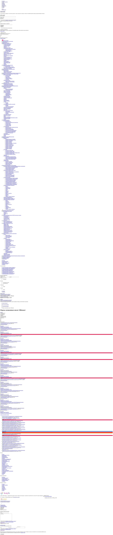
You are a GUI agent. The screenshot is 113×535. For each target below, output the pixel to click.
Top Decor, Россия (8, 124)
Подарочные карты (5, 457)
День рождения (8, 187)
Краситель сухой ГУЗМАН (10, 129)
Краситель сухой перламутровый (11, 131)
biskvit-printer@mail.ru (48, 496)
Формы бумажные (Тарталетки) (10, 167)
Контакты (3, 488)
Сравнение (7, 332)
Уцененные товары (5, 263)
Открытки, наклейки (9, 161)
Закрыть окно (2, 522)
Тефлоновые (7, 95)
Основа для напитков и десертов (10, 49)
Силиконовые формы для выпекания (11, 182)
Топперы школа (8, 248)
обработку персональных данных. (11, 20)
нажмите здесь (23, 532)
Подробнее (2, 338)
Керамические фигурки (9, 251)
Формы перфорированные (10, 173)
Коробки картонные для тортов (10, 139)
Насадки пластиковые (9, 89)
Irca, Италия (7, 76)
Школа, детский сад (9, 193)
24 (12, 269)
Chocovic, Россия (8, 75)
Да (4, 286)
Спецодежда (4, 471)
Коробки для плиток (9, 142)
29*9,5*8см (5, 283)
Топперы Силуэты (8, 241)
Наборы (1, 299)
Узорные (7, 103)
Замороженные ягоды (9, 50)
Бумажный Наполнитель (6, 461)
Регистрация (4, 9)
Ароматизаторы (4, 460)
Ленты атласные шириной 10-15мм (11, 157)
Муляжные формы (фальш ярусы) (7, 466)
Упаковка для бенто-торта (9, 145)
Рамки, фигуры (8, 202)
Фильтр (1, 312)
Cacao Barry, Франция (9, 78)
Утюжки (7, 105)
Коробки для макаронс (9, 146)
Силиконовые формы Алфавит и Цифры (12, 178)
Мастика (3, 458)
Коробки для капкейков (9, 140)
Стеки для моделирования (10, 106)
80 (13, 271)
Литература (4, 468)
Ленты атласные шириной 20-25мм (11, 158)
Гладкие (7, 102)
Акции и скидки (4, 478)
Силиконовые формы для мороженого (11, 183)
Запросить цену (8, 529)
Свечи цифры (8, 237)
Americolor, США (8, 125)
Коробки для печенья (9, 147)
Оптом (3, 2)
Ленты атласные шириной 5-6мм (11, 156)
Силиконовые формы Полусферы (11, 180)
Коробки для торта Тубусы (10, 144)
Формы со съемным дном (9, 172)
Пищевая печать (4, 456)
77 (13, 273)
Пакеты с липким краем (9, 162)
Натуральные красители (9, 132)
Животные (7, 206)
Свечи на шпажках (8, 236)
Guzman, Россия (8, 123)
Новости (3, 3)
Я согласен (2, 534)
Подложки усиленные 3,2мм (10, 153)
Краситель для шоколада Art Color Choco (12, 122)
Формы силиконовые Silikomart (10, 181)
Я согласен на (8, 20)
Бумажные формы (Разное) (10, 169)
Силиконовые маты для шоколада (7, 272)
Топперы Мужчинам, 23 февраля (11, 245)
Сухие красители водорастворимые (11, 130)
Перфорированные (8, 94)
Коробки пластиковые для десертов (11, 143)
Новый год (7, 201)
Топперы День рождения (9, 244)
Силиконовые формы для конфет (11, 179)
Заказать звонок (2, 11)
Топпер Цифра (8, 242)
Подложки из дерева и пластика (10, 154)
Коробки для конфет (9, 141)
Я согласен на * (8, 521)
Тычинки (7, 113)
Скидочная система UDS (4, 296)
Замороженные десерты (5, 455)
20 (14, 268)
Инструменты (8, 111)
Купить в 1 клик (2, 332)
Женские (7, 192)
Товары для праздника (5, 470)
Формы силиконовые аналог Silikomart (8, 268)
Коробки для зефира (9, 148)
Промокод (3, 264)
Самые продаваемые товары (4, 414)
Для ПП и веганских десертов (6, 467)
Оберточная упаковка (9, 163)
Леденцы (7, 250)
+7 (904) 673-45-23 (3, 505)
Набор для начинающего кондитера (5, 300)
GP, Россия (7, 79)
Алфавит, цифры (8, 207)
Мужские (7, 203)
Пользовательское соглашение (5, 501)
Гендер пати (7, 246)
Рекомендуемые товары (5, 479)
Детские (7, 191)
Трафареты (3, 472)
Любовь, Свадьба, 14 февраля (10, 196)
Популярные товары (5, 261)
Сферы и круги (8, 188)
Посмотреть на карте (16, 497)
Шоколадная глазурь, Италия (10, 81)
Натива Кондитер (8, 121)
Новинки (3, 260)
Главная (3, 484)
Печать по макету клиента (10, 66)
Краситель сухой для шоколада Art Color (12, 127)
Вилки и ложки (8, 164)
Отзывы (3, 6)
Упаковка (3, 464)
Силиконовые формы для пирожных (11, 184)
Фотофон (3, 473)
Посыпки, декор (4, 469)
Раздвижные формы (9, 174)
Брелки (3, 454)
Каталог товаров (2, 38)
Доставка (3, 4)
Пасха (6, 205)
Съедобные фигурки (9, 252)
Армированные (8, 93)
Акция (4, 279)
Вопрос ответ (4, 5)
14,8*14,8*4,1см (6, 282)
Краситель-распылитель (9, 128)
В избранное (2, 327)
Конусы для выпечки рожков (10, 176)
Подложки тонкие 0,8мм (9, 150)
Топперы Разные (8, 243)
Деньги (7, 189)
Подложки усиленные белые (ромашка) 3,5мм (13, 152)
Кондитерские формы (5, 465)
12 (12, 272)
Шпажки (7, 247)
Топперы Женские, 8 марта (10, 240)
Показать (3, 291)
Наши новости (2, 293)
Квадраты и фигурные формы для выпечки (12, 171)
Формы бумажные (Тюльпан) (10, 168)
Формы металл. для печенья (10, 175)
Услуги (3, 7)
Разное (7, 195)
